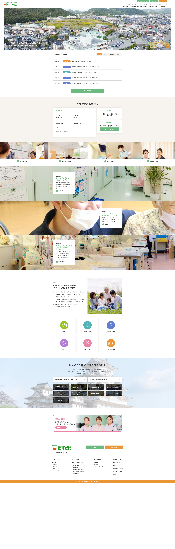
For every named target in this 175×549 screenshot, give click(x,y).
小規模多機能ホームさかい (96, 387)
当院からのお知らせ (118, 468)
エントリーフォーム (98, 466)
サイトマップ (116, 474)
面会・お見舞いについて (78, 471)
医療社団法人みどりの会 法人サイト (66, 379)
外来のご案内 (125, 6)
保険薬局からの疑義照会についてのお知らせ (84, 61)
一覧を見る (88, 91)
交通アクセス (154, 1)
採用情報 (142, 4)
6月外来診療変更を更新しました (85, 83)
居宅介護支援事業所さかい (113, 387)
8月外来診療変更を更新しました (85, 67)
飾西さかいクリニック (96, 393)
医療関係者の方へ (135, 4)
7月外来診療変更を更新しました (85, 78)
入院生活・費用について (78, 469)
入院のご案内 (143, 6)
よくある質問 (126, 4)
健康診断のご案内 (153, 6)
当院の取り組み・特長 (58, 468)
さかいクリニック (113, 393)
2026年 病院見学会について (84, 72)
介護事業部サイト (114, 447)
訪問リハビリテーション (79, 387)
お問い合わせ (163, 1)
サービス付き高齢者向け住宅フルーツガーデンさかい (79, 393)
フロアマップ (56, 470)
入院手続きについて (77, 467)
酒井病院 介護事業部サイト (98, 379)
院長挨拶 (55, 466)
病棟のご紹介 (76, 473)
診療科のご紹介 (134, 6)
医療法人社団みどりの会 (161, 4)
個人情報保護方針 (117, 471)
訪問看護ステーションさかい (61, 387)
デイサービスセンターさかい (61, 393)
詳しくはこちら (110, 129)
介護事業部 (150, 4)
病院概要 (55, 464)
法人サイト (95, 447)
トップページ (55, 459)
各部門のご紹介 (56, 475)
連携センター (61, 400)
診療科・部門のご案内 (78, 462)
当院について (163, 6)
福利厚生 (96, 464)
